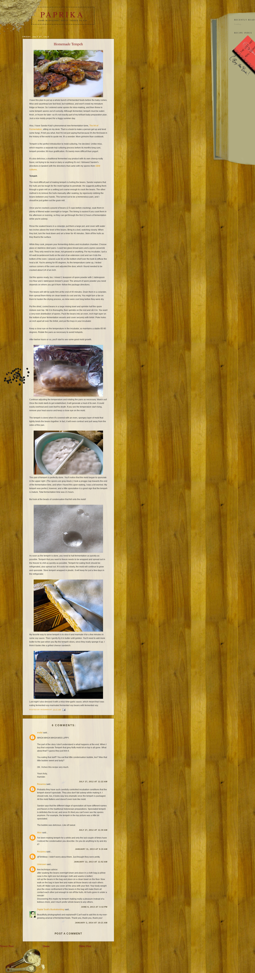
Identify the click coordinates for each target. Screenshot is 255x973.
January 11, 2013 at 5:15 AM (91, 849)
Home (46, 946)
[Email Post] (64, 710)
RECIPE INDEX (243, 33)
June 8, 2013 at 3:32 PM (94, 907)
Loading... (238, 24)
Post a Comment (68, 933)
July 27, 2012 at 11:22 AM (93, 782)
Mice (39, 832)
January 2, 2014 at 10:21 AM (91, 923)
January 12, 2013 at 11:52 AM (90, 862)
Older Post (85, 946)
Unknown (41, 864)
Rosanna (41, 784)
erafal (39, 732)
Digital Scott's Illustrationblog (50, 909)
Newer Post (7, 946)
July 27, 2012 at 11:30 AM (93, 830)
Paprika (62, 14)
